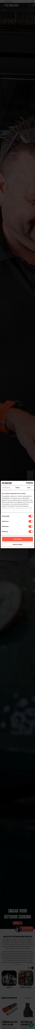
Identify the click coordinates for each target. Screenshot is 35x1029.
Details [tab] (18, 487)
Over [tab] (28, 487)
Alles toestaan (18, 539)
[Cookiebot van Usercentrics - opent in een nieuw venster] (26, 483)
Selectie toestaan (17, 544)
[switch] (30, 521)
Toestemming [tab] (6, 487)
